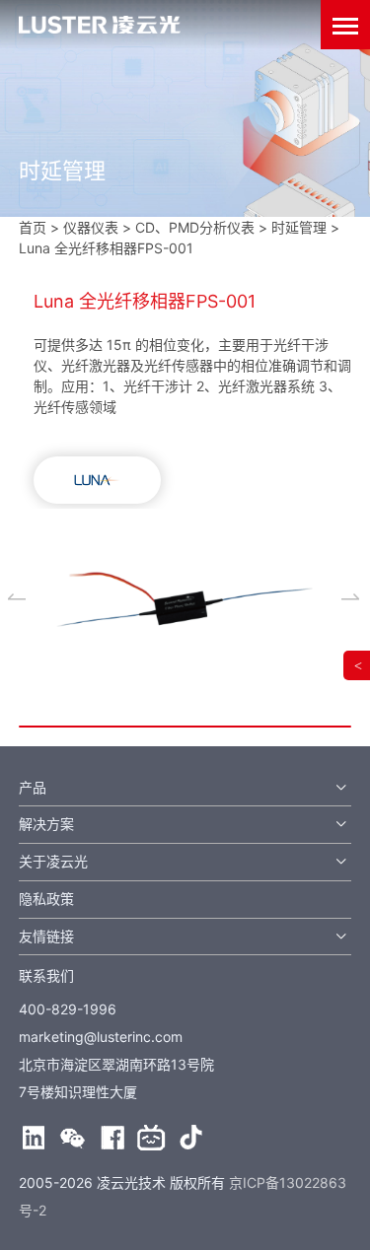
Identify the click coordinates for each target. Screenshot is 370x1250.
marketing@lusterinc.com (101, 1036)
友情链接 (46, 936)
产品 (32, 787)
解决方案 (46, 823)
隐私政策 (46, 898)
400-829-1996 (67, 1009)
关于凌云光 (53, 861)
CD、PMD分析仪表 (195, 227)
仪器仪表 (90, 227)
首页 (32, 227)
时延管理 (299, 227)
